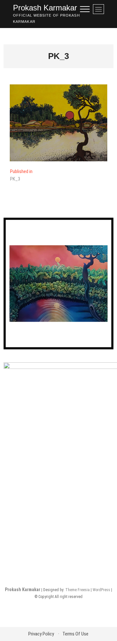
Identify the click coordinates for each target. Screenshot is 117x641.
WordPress (101, 590)
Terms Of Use (75, 634)
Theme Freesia (77, 590)
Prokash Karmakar (45, 7)
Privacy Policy (41, 634)
